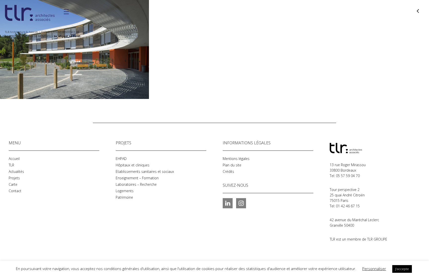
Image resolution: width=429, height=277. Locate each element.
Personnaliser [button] (374, 268)
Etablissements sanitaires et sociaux (145, 171)
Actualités (16, 171)
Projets (14, 178)
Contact (15, 190)
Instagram (241, 203)
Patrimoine (124, 197)
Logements (125, 190)
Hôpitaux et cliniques (132, 165)
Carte (13, 184)
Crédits (228, 171)
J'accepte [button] (402, 269)
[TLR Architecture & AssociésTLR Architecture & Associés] (354, 148)
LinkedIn (228, 203)
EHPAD (121, 158)
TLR (11, 165)
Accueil (14, 158)
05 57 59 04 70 (348, 175)
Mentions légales (236, 158)
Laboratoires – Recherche (136, 184)
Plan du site (232, 165)
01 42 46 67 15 (348, 206)
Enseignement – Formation (137, 178)
